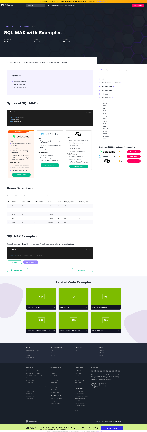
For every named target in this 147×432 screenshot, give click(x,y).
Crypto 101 (53, 373)
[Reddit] (116, 371)
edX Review (29, 393)
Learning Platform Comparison (34, 375)
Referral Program (79, 401)
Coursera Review (30, 396)
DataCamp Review (30, 389)
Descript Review (79, 385)
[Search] (48, 5)
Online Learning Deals (31, 378)
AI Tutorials (77, 375)
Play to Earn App (55, 392)
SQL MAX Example (18, 88)
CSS (51, 353)
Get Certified (29, 353)
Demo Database (18, 84)
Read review (133, 151)
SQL (13, 27)
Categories (30, 5)
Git (99, 357)
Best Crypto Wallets (55, 403)
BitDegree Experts (79, 393)
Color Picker (102, 353)
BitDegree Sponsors (80, 405)
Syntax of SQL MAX (18, 81)
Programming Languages (32, 350)
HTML (52, 350)
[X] (92, 371)
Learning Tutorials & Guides (33, 373)
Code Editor (102, 350)
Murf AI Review (78, 382)
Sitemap (28, 355)
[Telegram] (98, 371)
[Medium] (110, 371)
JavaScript (53, 355)
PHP (76, 350)
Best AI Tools (78, 370)
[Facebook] (104, 371)
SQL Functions (24, 27)
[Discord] (95, 371)
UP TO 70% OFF (50, 165)
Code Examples (30, 357)
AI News (77, 378)
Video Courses (30, 380)
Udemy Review (29, 398)
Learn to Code (29, 382)
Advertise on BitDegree (80, 403)
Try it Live (15, 262)
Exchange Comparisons (56, 401)
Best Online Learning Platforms (34, 370)
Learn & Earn (54, 370)
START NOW (112, 428)
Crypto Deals (54, 387)
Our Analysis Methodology (81, 396)
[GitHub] (119, 371)
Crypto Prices (54, 375)
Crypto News (54, 382)
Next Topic (81, 270)
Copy (89, 112)
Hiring (76, 408)
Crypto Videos (54, 385)
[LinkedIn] (107, 371)
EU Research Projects (80, 398)
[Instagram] (113, 371)
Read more (99, 431)
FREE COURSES (79, 166)
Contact (77, 410)
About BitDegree (79, 391)
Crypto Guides (54, 380)
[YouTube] (101, 371)
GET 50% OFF (21, 175)
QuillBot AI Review (79, 380)
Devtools (101, 355)
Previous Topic (17, 270)
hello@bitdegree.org (116, 421)
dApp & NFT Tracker (55, 390)
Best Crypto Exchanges (56, 398)
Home (7, 27)
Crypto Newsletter (55, 378)
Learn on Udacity (31, 262)
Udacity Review (30, 391)
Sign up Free (138, 5)
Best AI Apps (78, 373)
